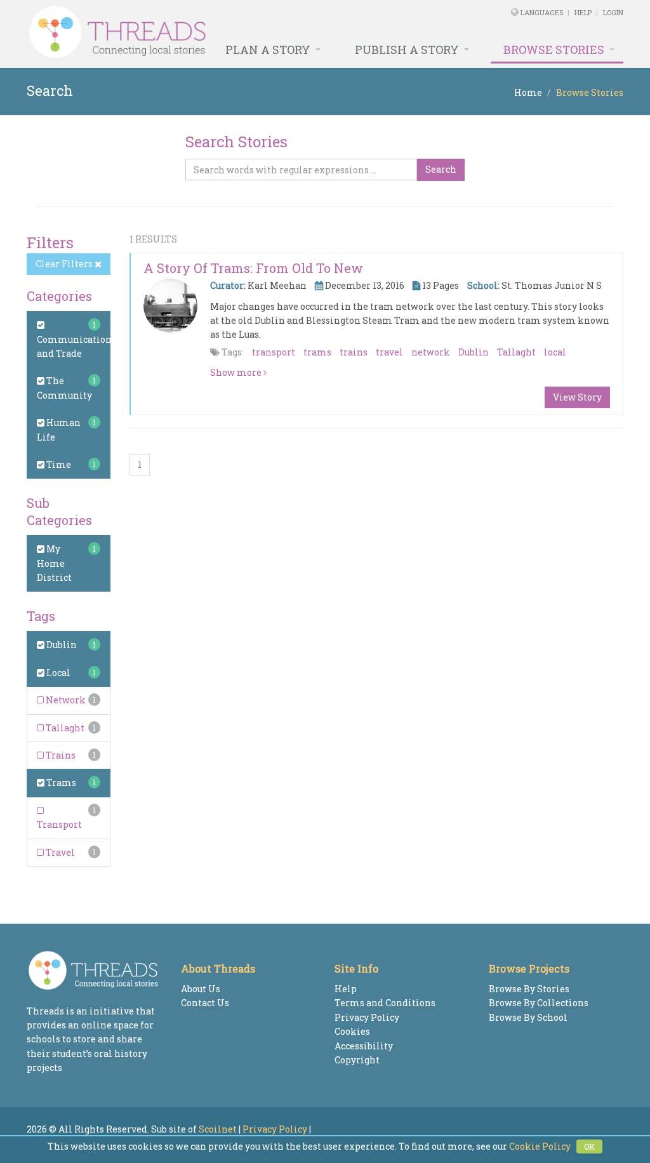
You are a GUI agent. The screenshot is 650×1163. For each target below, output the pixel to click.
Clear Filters (65, 264)
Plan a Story (267, 49)
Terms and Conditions (385, 1003)
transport (273, 352)
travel (389, 352)
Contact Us (205, 1003)
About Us (200, 989)
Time (57, 464)
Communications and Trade (76, 346)
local (555, 352)
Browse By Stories (529, 989)
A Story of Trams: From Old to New (253, 268)
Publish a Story (407, 49)
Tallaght (64, 728)
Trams (60, 782)
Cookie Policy (540, 1146)
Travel (59, 852)
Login (613, 12)
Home (528, 92)
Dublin (60, 645)
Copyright (357, 1060)
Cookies (352, 1031)
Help (583, 12)
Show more (236, 372)
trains (354, 352)
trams (317, 352)
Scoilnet (218, 1129)
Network (65, 700)
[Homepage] (211, 32)
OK (589, 1146)
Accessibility (364, 1046)
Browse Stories (553, 49)
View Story (577, 397)
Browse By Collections (538, 1003)
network (430, 352)
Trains (60, 755)
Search (440, 169)
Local (57, 673)
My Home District (54, 563)
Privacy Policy (367, 1017)
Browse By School (528, 1017)
